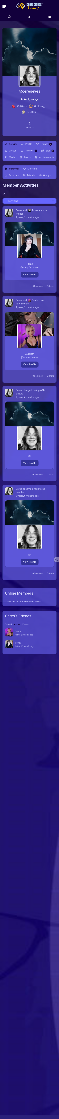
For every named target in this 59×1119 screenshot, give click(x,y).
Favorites (14, 175)
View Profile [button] (29, 274)
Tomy (35, 210)
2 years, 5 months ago (27, 307)
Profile (28, 144)
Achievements (46, 157)
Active (17, 624)
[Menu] (5, 6)
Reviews (30, 150)
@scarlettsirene (29, 357)
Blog (49, 150)
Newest (8, 624)
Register (49, 17)
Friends (45, 144)
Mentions (32, 168)
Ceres (19, 210)
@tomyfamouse (29, 267)
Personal (14, 168)
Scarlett (36, 300)
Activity (13, 144)
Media (12, 157)
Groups (12, 150)
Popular (25, 624)
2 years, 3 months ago (27, 217)
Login (28, 17)
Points (27, 157)
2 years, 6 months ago (27, 397)
